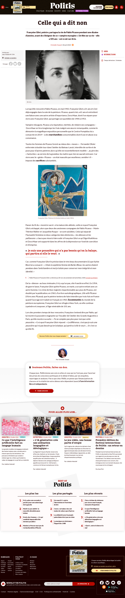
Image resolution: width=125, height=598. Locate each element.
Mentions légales (13, 591)
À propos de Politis (20, 572)
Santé (9, 566)
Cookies (72, 591)
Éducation (10, 564)
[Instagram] (119, 583)
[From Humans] (104, 587)
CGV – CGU (39, 591)
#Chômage (33, 568)
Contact (3, 591)
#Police (32, 562)
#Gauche (32, 564)
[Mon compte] (117, 7)
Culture (70, 11)
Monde (3, 572)
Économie (10, 562)
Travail (9, 561)
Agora (2, 561)
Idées (64, 11)
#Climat (32, 561)
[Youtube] (113, 583)
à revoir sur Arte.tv (92, 278)
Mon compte (19, 574)
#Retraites (33, 566)
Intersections (82, 11)
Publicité (65, 591)
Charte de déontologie (27, 591)
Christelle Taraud (56, 45)
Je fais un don (19, 562)
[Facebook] (102, 583)
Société (57, 11)
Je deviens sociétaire (21, 564)
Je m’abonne (19, 566)
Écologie (49, 11)
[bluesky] (107, 583)
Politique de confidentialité (52, 591)
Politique (40, 11)
